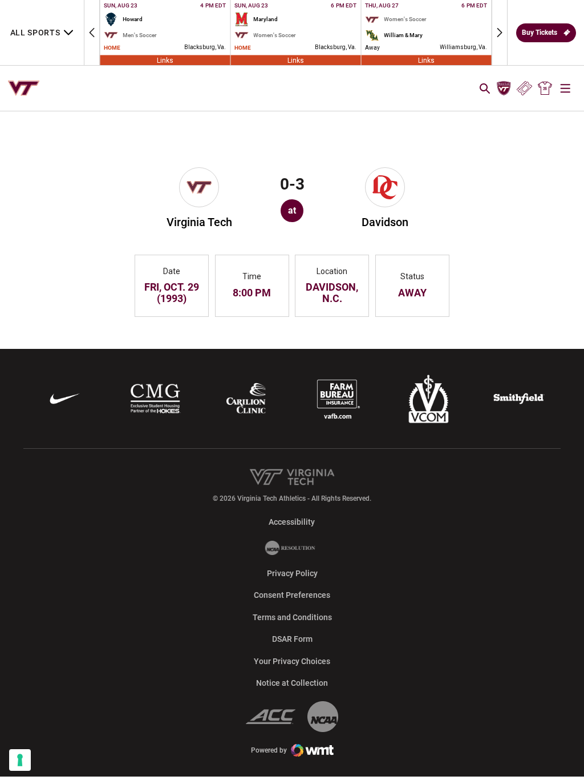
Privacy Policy (292, 573)
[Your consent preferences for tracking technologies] (20, 760)
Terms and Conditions (292, 617)
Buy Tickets (539, 33)
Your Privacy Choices (292, 661)
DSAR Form (292, 639)
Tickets (524, 88)
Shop (545, 88)
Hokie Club (503, 88)
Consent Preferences (292, 595)
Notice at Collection (292, 682)
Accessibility (292, 521)
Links (165, 60)
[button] (92, 32)
